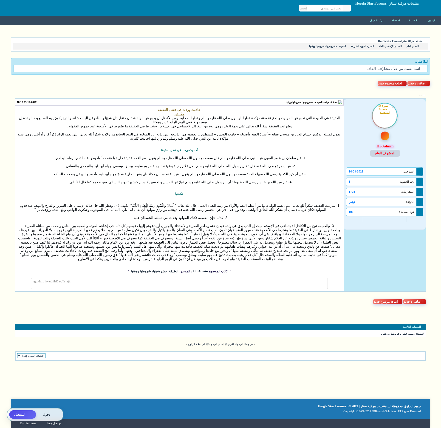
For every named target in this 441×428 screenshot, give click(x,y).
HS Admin (200, 271)
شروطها (395, 333)
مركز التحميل (377, 20)
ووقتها (386, 333)
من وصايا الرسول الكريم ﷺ (239, 344)
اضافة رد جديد (417, 83)
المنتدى (431, 20)
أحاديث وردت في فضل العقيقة (179, 110)
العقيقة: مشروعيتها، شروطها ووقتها (304, 102)
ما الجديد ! (414, 20)
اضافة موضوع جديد (390, 83)
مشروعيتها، (408, 333)
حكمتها (179, 114)
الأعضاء (396, 20)
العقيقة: (420, 333)
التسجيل (19, 414)
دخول (46, 414)
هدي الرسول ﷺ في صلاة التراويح (205, 344)
